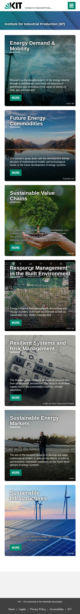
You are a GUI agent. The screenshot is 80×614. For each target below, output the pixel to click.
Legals (22, 609)
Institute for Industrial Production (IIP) (39, 8)
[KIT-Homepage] (13, 5)
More (16, 172)
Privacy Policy (38, 609)
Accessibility (57, 609)
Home (11, 609)
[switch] (57, 6)
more (16, 97)
